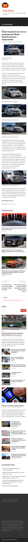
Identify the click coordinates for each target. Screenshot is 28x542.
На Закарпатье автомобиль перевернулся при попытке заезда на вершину (18, 456)
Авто (3, 29)
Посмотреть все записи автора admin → (13, 300)
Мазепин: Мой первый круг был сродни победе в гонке (18, 365)
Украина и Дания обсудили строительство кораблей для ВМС (18, 448)
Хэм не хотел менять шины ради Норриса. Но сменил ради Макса (18, 351)
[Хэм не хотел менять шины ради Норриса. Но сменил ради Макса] (6, 354)
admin (10, 41)
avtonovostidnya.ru (11, 204)
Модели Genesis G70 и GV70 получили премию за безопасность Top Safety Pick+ (13, 250)
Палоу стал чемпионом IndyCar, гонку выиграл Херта (17, 359)
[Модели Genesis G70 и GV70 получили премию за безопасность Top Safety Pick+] (14, 248)
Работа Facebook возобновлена (13, 405)
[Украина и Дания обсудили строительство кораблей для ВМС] (6, 451)
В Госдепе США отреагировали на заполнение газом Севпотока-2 (16, 424)
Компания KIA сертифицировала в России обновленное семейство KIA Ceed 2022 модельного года (13, 272)
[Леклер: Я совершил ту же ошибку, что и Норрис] (6, 384)
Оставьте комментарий (17, 41)
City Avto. (8, 10)
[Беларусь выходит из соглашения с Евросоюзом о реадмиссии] (6, 443)
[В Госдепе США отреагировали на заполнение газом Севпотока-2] (6, 426)
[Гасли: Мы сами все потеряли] (6, 377)
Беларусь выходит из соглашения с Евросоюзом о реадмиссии (18, 440)
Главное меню (8, 24)
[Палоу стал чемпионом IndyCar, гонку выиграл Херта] (6, 362)
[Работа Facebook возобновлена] (14, 402)
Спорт (3, 331)
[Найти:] (14, 310)
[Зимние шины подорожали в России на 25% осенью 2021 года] (14, 226)
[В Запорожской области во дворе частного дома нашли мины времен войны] (6, 435)
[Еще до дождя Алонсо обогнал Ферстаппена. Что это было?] (14, 330)
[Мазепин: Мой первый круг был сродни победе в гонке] (6, 369)
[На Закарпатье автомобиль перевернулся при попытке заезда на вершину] (6, 459)
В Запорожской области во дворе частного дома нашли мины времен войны (18, 432)
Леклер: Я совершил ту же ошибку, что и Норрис (18, 380)
